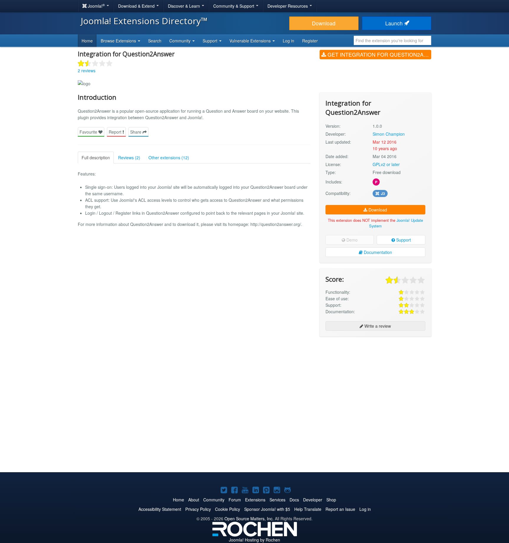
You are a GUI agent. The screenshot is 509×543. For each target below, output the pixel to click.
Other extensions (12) (168, 157)
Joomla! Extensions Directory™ (144, 21)
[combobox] (392, 40)
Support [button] (211, 41)
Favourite (89, 132)
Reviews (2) (129, 157)
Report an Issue (340, 509)
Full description (96, 157)
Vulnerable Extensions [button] (250, 41)
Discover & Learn (184, 6)
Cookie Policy (227, 509)
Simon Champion (389, 134)
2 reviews (86, 70)
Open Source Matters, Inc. (249, 518)
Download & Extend (137, 6)
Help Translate (307, 509)
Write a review (377, 326)
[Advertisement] (375, 379)
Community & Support (234, 6)
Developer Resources (288, 6)
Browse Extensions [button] (119, 41)
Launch (394, 23)
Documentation (377, 252)
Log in (288, 41)
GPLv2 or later (386, 164)
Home (87, 41)
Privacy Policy (198, 509)
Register (310, 41)
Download (324, 23)
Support (403, 240)
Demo (351, 240)
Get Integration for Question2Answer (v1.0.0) (378, 54)
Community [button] (180, 41)
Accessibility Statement (159, 509)
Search (154, 41)
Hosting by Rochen (254, 540)
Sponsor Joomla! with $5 (267, 509)
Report (116, 132)
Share (136, 132)
